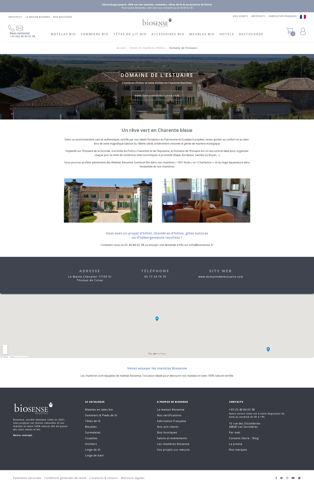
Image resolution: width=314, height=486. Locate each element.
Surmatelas (93, 432)
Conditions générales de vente (65, 478)
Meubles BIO (202, 34)
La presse (235, 444)
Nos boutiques (62, 17)
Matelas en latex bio (99, 409)
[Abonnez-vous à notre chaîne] (293, 478)
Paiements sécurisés (27, 478)
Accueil (121, 47)
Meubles (91, 427)
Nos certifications (169, 415)
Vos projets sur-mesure (173, 449)
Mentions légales (133, 478)
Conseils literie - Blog (244, 438)
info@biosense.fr (201, 245)
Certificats (258, 16)
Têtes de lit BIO (130, 34)
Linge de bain (94, 455)
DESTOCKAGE (251, 34)
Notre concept (22, 435)
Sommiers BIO (94, 34)
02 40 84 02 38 (134, 245)
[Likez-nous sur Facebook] (276, 478)
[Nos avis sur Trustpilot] (299, 478)
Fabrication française (171, 421)
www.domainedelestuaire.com (157, 95)
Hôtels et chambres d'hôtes (147, 47)
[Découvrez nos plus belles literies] (287, 478)
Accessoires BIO (167, 34)
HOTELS (226, 34)
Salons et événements (172, 438)
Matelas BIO (63, 34)
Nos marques (238, 449)
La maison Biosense (38, 17)
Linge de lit (92, 449)
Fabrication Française (283, 16)
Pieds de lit (109, 415)
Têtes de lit (93, 421)
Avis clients (240, 16)
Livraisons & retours (103, 478)
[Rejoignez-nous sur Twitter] (281, 478)
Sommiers (92, 415)
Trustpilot (15, 17)
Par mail (234, 432)
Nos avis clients (168, 427)
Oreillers (91, 444)
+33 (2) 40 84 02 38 (242, 409)
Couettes (91, 438)
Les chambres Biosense (173, 444)
